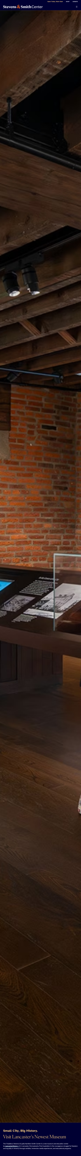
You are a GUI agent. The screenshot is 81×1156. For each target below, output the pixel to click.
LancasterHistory (11, 1146)
